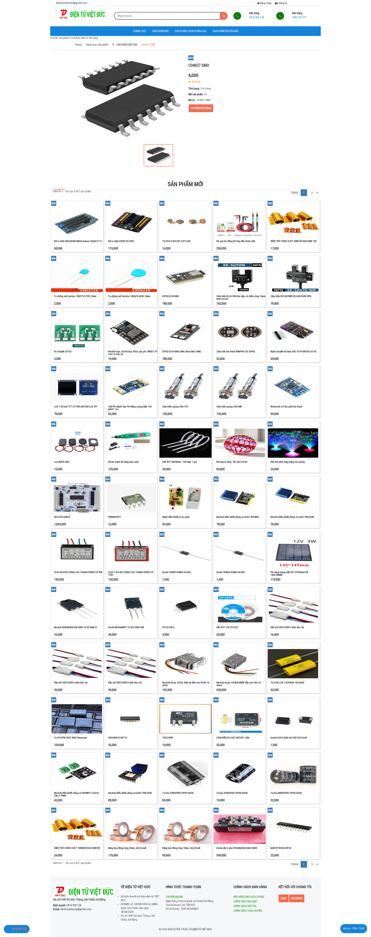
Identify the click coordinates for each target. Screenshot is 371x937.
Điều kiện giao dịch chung (248, 896)
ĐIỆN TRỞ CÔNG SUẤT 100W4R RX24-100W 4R (77, 848)
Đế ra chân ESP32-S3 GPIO (121, 241)
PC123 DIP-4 (168, 627)
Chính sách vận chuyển (247, 910)
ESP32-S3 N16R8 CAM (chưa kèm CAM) (181, 351)
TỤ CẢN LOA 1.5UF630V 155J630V (287, 682)
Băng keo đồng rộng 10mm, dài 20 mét (181, 848)
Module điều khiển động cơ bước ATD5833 (237, 516)
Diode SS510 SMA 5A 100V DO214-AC (289, 737)
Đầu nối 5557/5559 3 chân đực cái (287, 627)
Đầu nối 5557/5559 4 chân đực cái (71, 682)
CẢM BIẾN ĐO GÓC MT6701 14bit (233, 737)
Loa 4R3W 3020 (61, 461)
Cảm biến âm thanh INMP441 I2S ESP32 (235, 351)
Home (78, 44)
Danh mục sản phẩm (97, 44)
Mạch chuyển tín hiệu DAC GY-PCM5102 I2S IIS (294, 351)
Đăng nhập (265, 3)
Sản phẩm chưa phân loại (190, 31)
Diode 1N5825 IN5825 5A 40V (176, 572)
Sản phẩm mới (160, 31)
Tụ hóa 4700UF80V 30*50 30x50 (177, 792)
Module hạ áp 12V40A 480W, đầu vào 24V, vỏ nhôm (238, 684)
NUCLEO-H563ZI (62, 516)
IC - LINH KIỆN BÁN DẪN (124, 44)
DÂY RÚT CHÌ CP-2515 (227, 627)
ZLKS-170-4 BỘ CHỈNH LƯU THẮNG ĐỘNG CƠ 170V (130, 573)
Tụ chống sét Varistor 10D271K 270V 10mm (75, 296)
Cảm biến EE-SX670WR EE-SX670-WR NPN (291, 296)
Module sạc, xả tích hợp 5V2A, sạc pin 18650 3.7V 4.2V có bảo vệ (132, 353)
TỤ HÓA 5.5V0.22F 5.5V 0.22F (176, 241)
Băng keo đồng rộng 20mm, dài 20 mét (127, 848)
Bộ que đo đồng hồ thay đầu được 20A (235, 241)
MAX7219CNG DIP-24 (281, 848)
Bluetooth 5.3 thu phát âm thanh (286, 406)
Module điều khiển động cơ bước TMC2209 (129, 792)
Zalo (284, 898)
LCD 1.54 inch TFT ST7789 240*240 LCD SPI (75, 406)
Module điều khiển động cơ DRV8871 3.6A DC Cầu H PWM (76, 794)
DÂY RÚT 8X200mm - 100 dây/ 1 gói (179, 461)
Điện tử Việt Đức (202, 929)
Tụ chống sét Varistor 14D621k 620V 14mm (129, 296)
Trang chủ (139, 31)
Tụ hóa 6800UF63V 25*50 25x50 (286, 792)
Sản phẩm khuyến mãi (225, 31)
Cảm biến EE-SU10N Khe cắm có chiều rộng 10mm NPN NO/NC (240, 297)
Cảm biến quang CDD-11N (175, 406)
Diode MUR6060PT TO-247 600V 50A (126, 627)
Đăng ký (282, 3)
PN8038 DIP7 (114, 516)
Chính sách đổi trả (244, 906)
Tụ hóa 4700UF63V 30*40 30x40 (232, 792)
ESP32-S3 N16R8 (170, 296)
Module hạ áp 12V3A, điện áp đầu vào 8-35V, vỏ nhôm (185, 684)
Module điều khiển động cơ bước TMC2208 (292, 516)
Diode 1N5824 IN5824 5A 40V (230, 572)
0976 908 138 (67, 905)
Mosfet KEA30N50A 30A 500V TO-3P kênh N (75, 627)
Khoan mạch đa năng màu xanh (123, 461)
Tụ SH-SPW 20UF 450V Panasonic (70, 737)
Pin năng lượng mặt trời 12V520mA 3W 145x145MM (289, 573)
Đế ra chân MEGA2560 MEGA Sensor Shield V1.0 (77, 241)
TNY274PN (167, 737)
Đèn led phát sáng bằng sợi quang (288, 461)
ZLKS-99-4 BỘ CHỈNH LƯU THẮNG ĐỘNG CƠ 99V (78, 572)
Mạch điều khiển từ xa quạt (175, 516)
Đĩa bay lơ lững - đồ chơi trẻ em (231, 461)
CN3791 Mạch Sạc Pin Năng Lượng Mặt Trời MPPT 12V (130, 408)
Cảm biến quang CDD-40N (229, 406)
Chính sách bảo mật (245, 901)
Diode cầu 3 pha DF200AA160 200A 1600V (236, 848)
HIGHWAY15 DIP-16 (117, 737)
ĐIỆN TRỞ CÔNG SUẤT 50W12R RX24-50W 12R (294, 241)
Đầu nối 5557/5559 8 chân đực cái (125, 682)
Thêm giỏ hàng (202, 108)
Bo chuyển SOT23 (62, 351)
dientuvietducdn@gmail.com (72, 909)
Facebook (296, 898)
